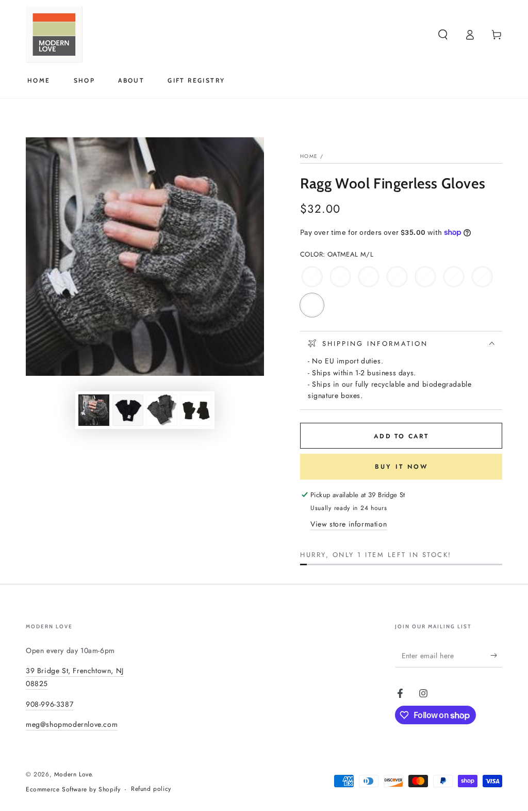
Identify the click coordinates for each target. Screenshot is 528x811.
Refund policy (151, 789)
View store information (348, 524)
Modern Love (73, 774)
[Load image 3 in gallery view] (161, 410)
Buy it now (401, 466)
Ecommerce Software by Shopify (73, 789)
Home (309, 156)
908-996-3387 (49, 704)
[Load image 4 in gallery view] (195, 410)
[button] (443, 34)
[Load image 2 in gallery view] (127, 410)
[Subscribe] (496, 655)
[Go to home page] (54, 34)
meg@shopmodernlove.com (72, 724)
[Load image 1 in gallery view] (93, 410)
